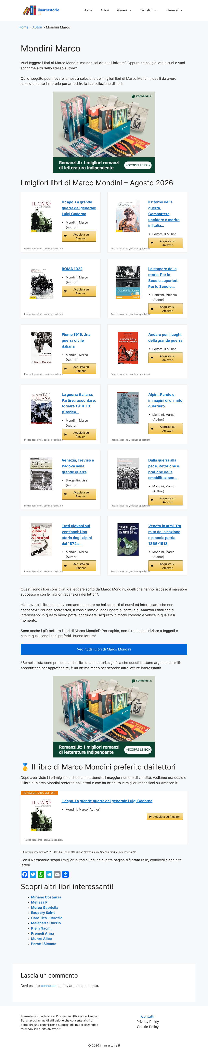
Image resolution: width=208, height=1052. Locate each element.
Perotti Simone (43, 944)
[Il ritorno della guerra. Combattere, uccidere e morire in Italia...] (128, 215)
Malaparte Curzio (46, 923)
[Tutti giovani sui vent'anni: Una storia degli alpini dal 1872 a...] (41, 539)
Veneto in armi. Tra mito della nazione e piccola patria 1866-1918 (164, 535)
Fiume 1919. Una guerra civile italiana (76, 340)
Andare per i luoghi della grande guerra (165, 337)
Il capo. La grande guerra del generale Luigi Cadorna (79, 208)
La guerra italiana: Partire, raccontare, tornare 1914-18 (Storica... (79, 403)
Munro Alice (41, 939)
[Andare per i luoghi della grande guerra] (128, 348)
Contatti (147, 1016)
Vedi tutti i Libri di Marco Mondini (104, 649)
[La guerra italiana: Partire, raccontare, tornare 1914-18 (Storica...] (41, 408)
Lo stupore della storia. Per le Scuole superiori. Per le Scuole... (163, 277)
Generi (122, 10)
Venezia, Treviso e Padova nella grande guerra (78, 466)
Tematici (146, 10)
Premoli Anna (42, 933)
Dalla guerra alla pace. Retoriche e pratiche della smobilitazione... (163, 469)
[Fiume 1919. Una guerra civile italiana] (41, 348)
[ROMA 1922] (41, 282)
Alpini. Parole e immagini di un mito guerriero (165, 400)
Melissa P (39, 902)
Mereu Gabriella (44, 908)
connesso (48, 986)
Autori (104, 10)
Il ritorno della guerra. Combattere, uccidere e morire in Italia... (164, 214)
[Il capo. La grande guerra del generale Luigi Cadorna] (41, 215)
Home (88, 10)
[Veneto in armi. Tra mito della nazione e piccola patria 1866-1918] (128, 539)
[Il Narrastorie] (41, 10)
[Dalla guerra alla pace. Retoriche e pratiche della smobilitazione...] (128, 473)
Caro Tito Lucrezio (46, 918)
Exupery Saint (43, 913)
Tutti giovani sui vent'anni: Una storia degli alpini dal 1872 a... (77, 535)
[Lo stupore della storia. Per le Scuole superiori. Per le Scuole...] (128, 282)
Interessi (172, 10)
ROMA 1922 (72, 269)
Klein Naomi (41, 928)
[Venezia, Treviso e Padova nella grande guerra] (41, 473)
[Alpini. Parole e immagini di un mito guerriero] (128, 408)
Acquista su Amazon (81, 236)
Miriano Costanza (46, 897)
